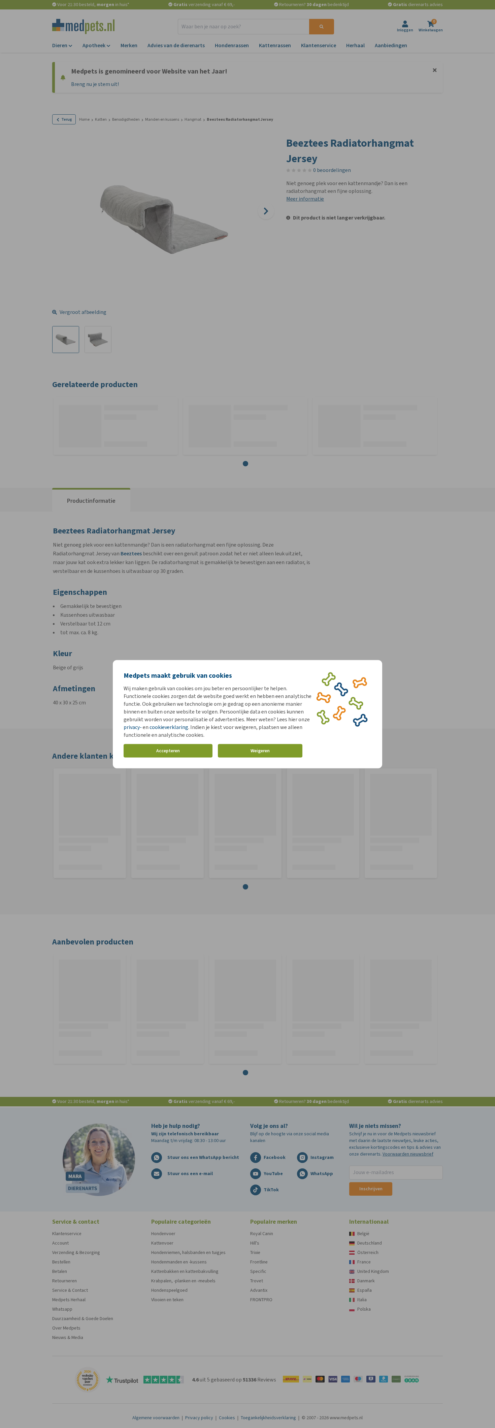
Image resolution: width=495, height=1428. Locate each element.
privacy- (133, 726)
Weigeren (260, 751)
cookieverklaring (169, 726)
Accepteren (168, 751)
